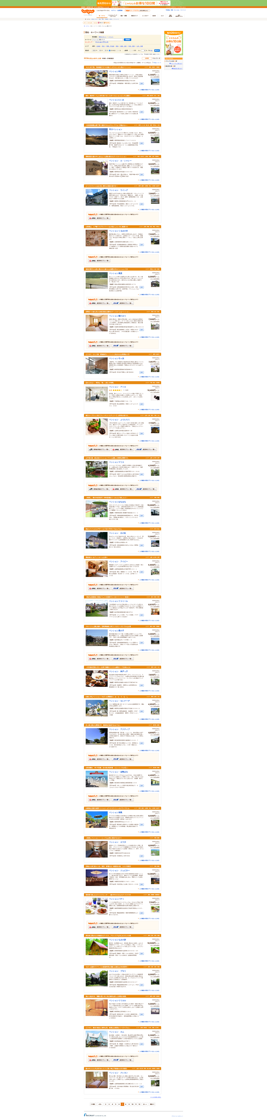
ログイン (113, 10)
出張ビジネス (94, 19)
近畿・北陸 (123, 46)
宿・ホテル (86, 26)
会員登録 (119, 10)
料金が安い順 (156, 58)
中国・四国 (131, 46)
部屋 (134, 50)
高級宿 (106, 19)
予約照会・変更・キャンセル (172, 10)
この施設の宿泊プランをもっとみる (149, 89)
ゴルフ (162, 15)
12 (139, 1104)
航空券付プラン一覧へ (103, 218)
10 (132, 1104)
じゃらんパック (112, 15)
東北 (103, 46)
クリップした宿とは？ (176, 63)
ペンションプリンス (101, 42)
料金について (157, 62)
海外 (170, 16)
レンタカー (145, 15)
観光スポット (102, 37)
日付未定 (113, 50)
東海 (117, 46)
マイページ (183, 10)
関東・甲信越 (110, 46)
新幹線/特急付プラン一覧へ (101, 449)
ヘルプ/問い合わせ (181, 7)
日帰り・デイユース (114, 19)
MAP (141, 83)
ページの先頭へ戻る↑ (155, 1097)
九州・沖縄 (140, 46)
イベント (110, 37)
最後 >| (152, 1104)
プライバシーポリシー (177, 1116)
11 (136, 1104)
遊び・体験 (124, 15)
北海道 (98, 46)
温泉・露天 (101, 19)
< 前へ (100, 1104)
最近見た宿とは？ (177, 68)
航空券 (154, 15)
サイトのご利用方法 (171, 7)
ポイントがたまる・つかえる (91, 22)
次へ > (145, 1104)
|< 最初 (93, 1104)
